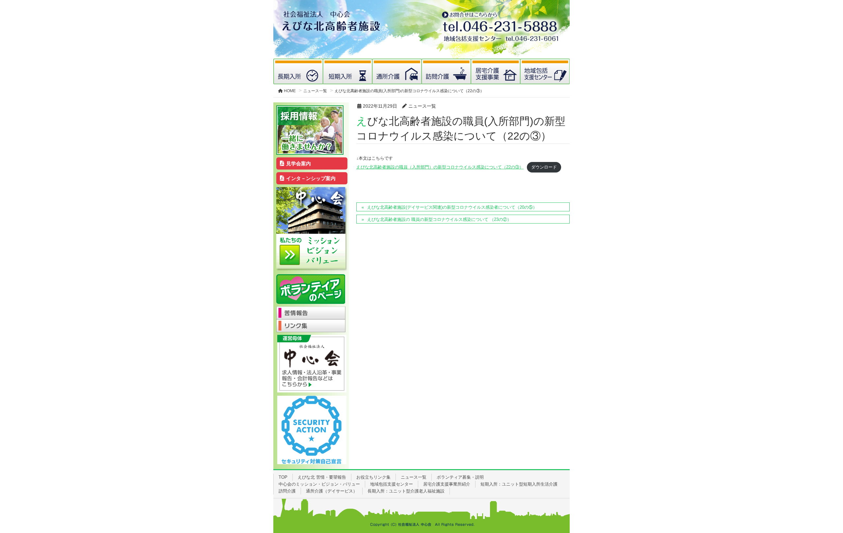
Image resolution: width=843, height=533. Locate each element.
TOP (283, 477)
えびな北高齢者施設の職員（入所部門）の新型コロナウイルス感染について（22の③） (440, 167)
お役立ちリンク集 (373, 477)
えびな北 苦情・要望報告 (322, 477)
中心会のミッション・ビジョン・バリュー (319, 484)
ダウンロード (544, 167)
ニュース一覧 (413, 477)
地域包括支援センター (391, 484)
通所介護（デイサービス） (331, 491)
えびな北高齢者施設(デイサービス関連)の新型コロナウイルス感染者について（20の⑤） (452, 207)
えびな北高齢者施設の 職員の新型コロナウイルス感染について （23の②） (439, 219)
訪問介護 (287, 491)
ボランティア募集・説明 (460, 477)
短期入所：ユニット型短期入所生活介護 (518, 484)
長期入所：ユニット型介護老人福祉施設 (406, 491)
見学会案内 (298, 163)
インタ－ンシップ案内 (311, 178)
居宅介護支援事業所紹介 (446, 484)
